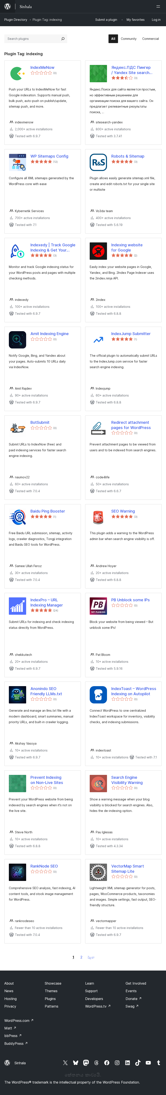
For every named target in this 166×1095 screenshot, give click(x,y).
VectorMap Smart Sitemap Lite (127, 868)
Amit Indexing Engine (49, 333)
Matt (10, 1028)
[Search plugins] (63, 38)
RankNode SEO (44, 866)
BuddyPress (16, 1043)
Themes (51, 991)
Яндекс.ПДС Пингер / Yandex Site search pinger (131, 70)
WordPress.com (19, 1020)
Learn (89, 983)
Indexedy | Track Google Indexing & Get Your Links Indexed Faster (52, 248)
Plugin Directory (15, 19)
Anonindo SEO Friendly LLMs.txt (46, 691)
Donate (134, 999)
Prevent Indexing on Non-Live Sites (46, 780)
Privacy (10, 1006)
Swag (132, 1006)
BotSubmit (39, 422)
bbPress (13, 1036)
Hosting (10, 999)
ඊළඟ (91, 957)
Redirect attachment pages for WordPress (131, 425)
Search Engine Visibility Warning (127, 780)
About (9, 983)
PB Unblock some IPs (130, 600)
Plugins (50, 999)
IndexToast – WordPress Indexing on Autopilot (133, 691)
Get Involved (136, 983)
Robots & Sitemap (127, 156)
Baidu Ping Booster (47, 511)
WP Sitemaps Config (49, 156)
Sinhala (20, 1063)
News (8, 991)
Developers (94, 999)
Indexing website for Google (127, 247)
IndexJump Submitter (131, 333)
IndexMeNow (42, 67)
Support (91, 991)
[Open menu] (159, 6)
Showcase (53, 983)
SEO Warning (123, 511)
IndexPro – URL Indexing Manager (46, 602)
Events (131, 991)
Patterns (51, 1006)
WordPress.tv (98, 1006)
